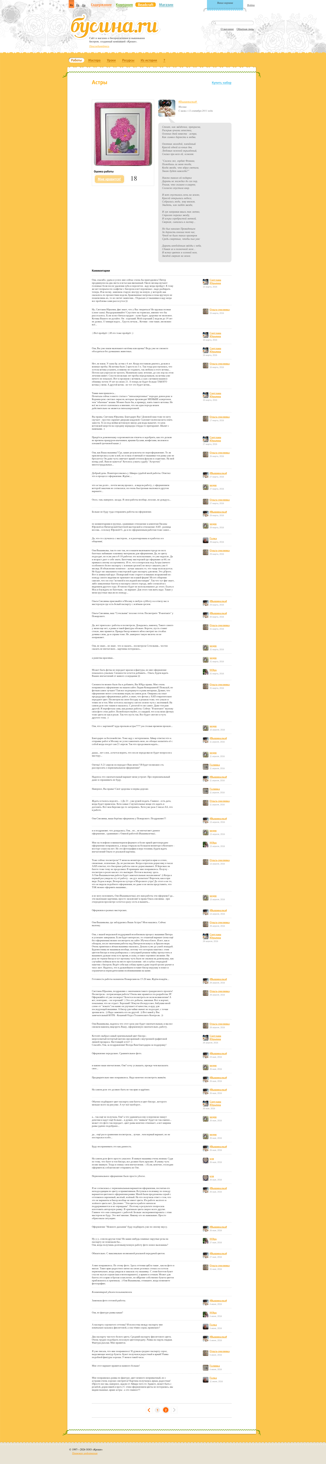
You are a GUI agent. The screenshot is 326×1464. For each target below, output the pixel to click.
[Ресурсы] (128, 60)
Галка (213, 538)
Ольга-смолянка (220, 309)
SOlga (213, 670)
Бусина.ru (115, 26)
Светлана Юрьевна (215, 281)
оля (212, 1158)
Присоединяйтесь (99, 46)
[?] (164, 60)
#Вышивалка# (188, 101)
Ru (71, 5)
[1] (157, 1410)
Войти (251, 5)
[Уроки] (111, 60)
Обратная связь (245, 29)
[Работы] (76, 60)
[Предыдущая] (149, 1410)
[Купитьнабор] (221, 82)
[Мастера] (94, 60)
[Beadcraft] (145, 4)
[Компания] (124, 4)
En (83, 5)
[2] (166, 1410)
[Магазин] (166, 4)
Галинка (215, 765)
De (77, 5)
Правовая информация (85, 1453)
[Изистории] (149, 60)
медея (213, 485)
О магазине (227, 29)
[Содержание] (101, 5)
